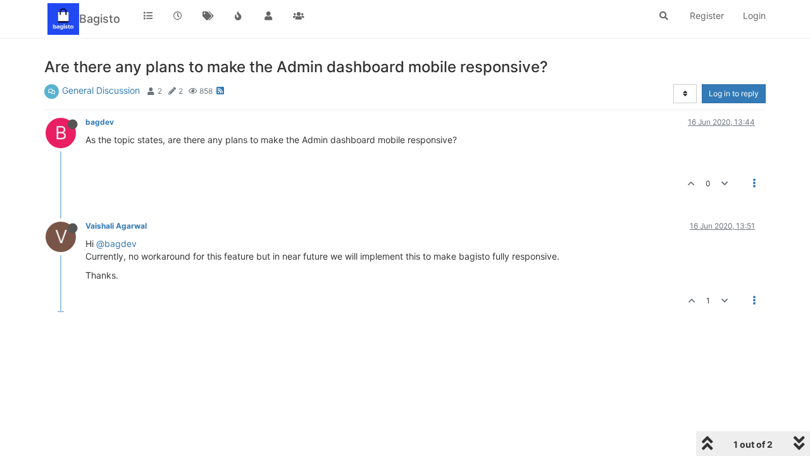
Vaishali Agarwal (116, 226)
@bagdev (116, 243)
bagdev (99, 122)
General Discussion (101, 90)
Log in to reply (734, 93)
